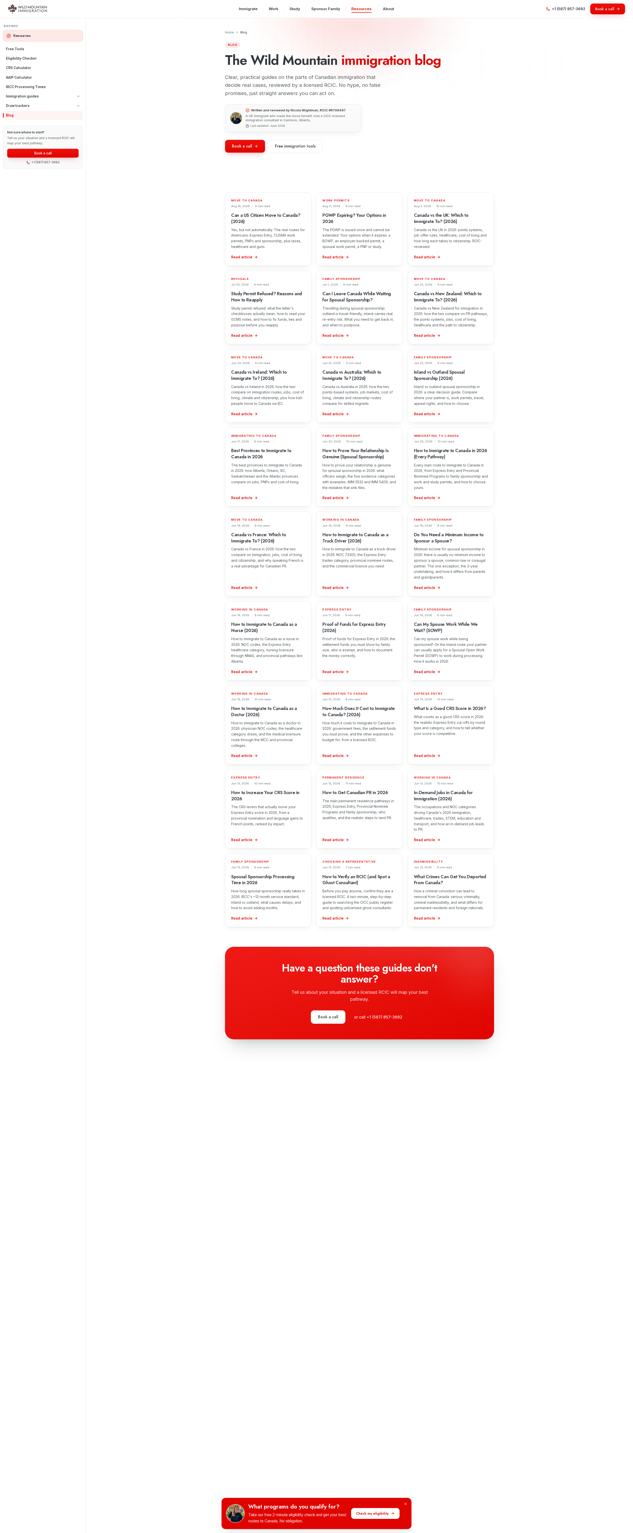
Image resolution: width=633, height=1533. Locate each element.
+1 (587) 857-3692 (568, 8)
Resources (361, 8)
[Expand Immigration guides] (78, 96)
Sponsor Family (325, 8)
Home (229, 32)
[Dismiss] (405, 1503)
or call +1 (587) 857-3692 (378, 1017)
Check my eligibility (372, 1513)
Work (273, 8)
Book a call (43, 153)
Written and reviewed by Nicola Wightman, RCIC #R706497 (298, 110)
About (388, 8)
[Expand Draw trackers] (78, 105)
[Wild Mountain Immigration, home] (27, 9)
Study (295, 8)
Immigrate (248, 8)
